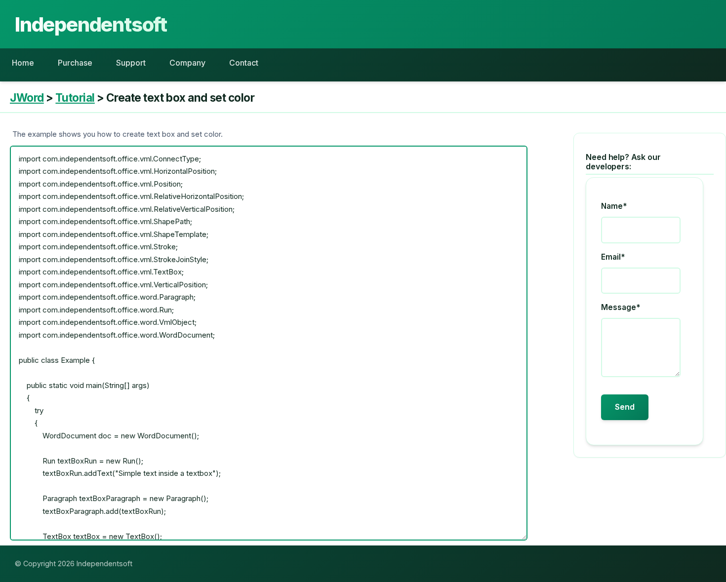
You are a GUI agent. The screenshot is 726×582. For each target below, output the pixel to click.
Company (187, 63)
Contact (243, 63)
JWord (27, 97)
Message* (620, 307)
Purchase (75, 63)
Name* (614, 206)
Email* (613, 257)
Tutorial (74, 97)
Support (131, 63)
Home (23, 63)
